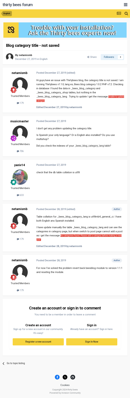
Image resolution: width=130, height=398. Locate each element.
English (44, 59)
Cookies (65, 385)
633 (21, 195)
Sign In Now (91, 341)
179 (21, 103)
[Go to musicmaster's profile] (20, 133)
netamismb (25, 55)
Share (93, 57)
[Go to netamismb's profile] (9, 57)
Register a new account (38, 341)
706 (21, 151)
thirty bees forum (18, 4)
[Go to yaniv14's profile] (20, 177)
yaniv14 (19, 165)
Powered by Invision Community (65, 393)
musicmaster (19, 121)
